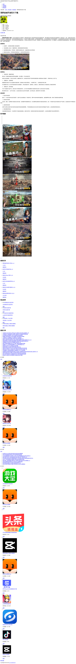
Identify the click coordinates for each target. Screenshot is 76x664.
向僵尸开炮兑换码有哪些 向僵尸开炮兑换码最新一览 (13, 338)
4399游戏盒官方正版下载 (7, 483)
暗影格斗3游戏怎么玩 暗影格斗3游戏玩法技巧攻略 (12, 355)
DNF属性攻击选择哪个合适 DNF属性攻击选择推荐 (13, 335)
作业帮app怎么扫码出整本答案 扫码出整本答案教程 (13, 453)
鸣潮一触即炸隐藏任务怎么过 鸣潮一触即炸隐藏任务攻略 (14, 343)
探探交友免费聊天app (7, 409)
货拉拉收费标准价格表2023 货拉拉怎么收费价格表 (12, 461)
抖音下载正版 (5, 639)
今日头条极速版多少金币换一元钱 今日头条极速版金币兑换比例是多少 (16, 455)
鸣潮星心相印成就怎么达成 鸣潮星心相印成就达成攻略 (13, 336)
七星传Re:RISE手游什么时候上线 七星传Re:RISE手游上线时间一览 (16, 332)
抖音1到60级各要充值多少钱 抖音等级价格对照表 (12, 454)
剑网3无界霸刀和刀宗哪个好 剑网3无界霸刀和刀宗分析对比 (14, 352)
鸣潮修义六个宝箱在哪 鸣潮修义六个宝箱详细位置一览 (13, 344)
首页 (3, 4)
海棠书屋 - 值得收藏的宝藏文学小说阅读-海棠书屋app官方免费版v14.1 (16, 460)
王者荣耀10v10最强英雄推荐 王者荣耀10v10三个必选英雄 (14, 350)
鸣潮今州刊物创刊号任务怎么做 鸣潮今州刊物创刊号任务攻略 (15, 348)
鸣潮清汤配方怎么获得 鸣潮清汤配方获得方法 (12, 346)
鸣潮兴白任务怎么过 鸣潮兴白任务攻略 (10, 345)
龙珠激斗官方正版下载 (7, 375)
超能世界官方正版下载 (7, 389)
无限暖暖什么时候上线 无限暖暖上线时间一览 (12, 342)
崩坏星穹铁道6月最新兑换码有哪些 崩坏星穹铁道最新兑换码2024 (15, 341)
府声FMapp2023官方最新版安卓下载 (10, 588)
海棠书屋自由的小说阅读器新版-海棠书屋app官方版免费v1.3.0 (15, 457)
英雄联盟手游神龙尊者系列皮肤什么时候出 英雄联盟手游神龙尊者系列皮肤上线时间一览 (20, 351)
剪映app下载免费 (6, 654)
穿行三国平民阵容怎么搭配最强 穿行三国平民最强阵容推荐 (14, 353)
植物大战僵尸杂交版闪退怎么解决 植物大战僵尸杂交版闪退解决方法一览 (17, 339)
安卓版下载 (2, 32)
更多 (1, 359)
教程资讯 (4, 7)
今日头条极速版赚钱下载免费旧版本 (10, 532)
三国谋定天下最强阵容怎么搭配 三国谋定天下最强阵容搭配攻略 (15, 334)
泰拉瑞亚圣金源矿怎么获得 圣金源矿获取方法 (12, 462)
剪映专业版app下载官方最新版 (9, 553)
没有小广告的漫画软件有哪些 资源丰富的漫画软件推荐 (13, 459)
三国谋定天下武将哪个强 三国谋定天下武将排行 (12, 337)
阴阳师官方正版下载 (7, 423)
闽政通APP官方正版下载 (7, 624)
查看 (3, 379)
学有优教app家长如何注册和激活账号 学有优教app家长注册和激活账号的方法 (18, 458)
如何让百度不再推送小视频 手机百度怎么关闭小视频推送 (14, 464)
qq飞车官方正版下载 (7, 603)
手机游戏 (4, 6)
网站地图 (2, 660)
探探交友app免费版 (6, 443)
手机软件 (4, 5)
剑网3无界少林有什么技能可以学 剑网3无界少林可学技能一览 (15, 349)
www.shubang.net (12, 662)
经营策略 (14, 9)
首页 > (6, 9)
